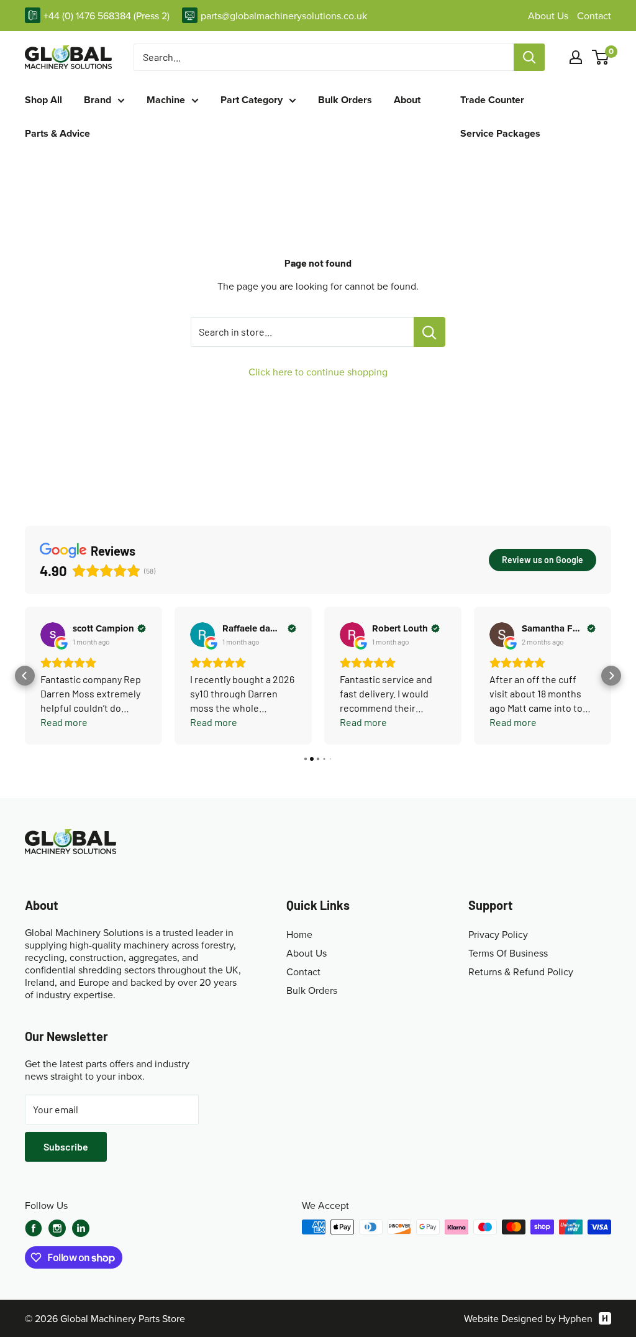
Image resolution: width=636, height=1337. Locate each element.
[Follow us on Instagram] (57, 1229)
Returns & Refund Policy (520, 971)
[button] (25, 676)
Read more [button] (64, 722)
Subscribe (65, 1146)
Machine (166, 100)
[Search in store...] (429, 332)
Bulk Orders (345, 100)
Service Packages (500, 133)
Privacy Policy (498, 934)
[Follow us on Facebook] (33, 1228)
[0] (601, 57)
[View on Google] (52, 634)
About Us (549, 15)
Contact (594, 15)
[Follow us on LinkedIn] (80, 1228)
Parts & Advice (57, 133)
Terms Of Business (508, 953)
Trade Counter (492, 100)
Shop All (43, 100)
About (407, 100)
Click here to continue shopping (318, 372)
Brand (97, 100)
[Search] (529, 57)
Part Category (251, 100)
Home (299, 934)
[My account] (576, 57)
